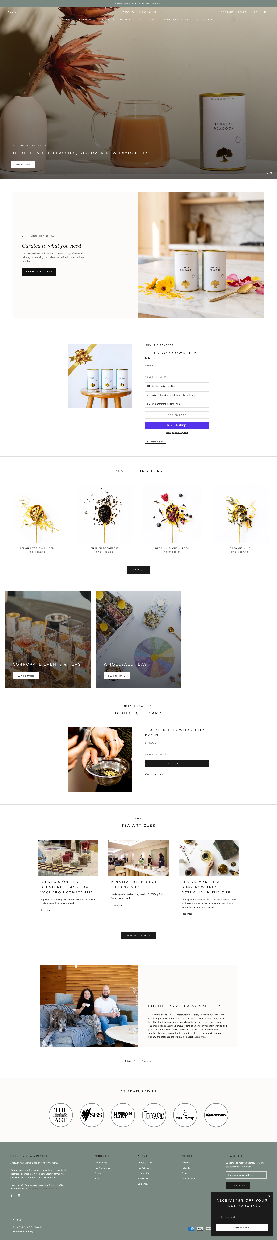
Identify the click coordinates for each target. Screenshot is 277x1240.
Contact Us (143, 1173)
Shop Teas (87, 19)
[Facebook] (157, 377)
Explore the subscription (39, 271)
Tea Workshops (102, 1167)
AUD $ (12, 12)
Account (227, 12)
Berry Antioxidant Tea (172, 548)
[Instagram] (19, 1195)
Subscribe (242, 1227)
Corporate (204, 19)
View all (138, 570)
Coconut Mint (240, 548)
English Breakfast (105, 548)
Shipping (185, 1162)
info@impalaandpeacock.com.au (44, 1188)
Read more (45, 910)
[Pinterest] (165, 377)
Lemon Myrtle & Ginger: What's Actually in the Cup (206, 887)
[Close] (269, 1196)
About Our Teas (146, 1162)
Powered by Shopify (23, 1231)
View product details (155, 441)
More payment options (177, 432)
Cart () (260, 12)
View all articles (138, 935)
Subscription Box (116, 19)
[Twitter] (161, 377)
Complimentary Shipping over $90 (138, 3)
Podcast (98, 1173)
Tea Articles (147, 19)
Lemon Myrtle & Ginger (37, 548)
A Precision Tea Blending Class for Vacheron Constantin (67, 887)
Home (68, 19)
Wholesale (143, 1178)
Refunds (185, 1167)
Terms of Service (189, 1178)
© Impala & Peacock (27, 1227)
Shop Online (100, 1162)
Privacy (185, 1173)
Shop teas (23, 164)
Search (243, 12)
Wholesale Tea (176, 19)
